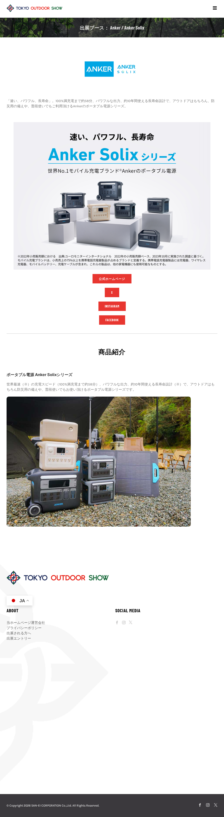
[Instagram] (124, 622)
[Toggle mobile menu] (215, 8)
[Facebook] (117, 622)
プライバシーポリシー (24, 628)
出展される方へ (19, 633)
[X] (130, 622)
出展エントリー (19, 638)
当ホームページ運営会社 (26, 623)
